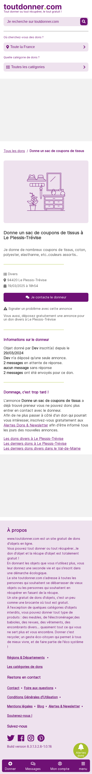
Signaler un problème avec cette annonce (40, 308)
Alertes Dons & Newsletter (26, 425)
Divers (13, 274)
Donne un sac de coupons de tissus (57, 151)
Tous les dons (14, 151)
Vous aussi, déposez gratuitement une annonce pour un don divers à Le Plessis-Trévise (44, 317)
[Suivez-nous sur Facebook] (21, 739)
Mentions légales (20, 706)
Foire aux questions (38, 688)
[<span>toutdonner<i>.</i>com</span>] (33, 8)
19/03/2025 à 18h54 (23, 286)
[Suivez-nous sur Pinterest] (41, 739)
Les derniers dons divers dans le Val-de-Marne (42, 448)
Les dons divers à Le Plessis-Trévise (33, 438)
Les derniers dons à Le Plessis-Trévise (35, 443)
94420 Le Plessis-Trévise (27, 280)
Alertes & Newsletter (64, 706)
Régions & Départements (26, 657)
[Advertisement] (46, 110)
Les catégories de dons (25, 667)
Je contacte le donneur (48, 297)
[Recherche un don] (84, 21)
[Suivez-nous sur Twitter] (10, 739)
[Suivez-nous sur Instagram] (31, 739)
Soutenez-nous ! (19, 715)
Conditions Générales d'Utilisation (32, 697)
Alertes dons (81, 754)
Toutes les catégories (28, 67)
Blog (40, 706)
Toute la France (22, 47)
